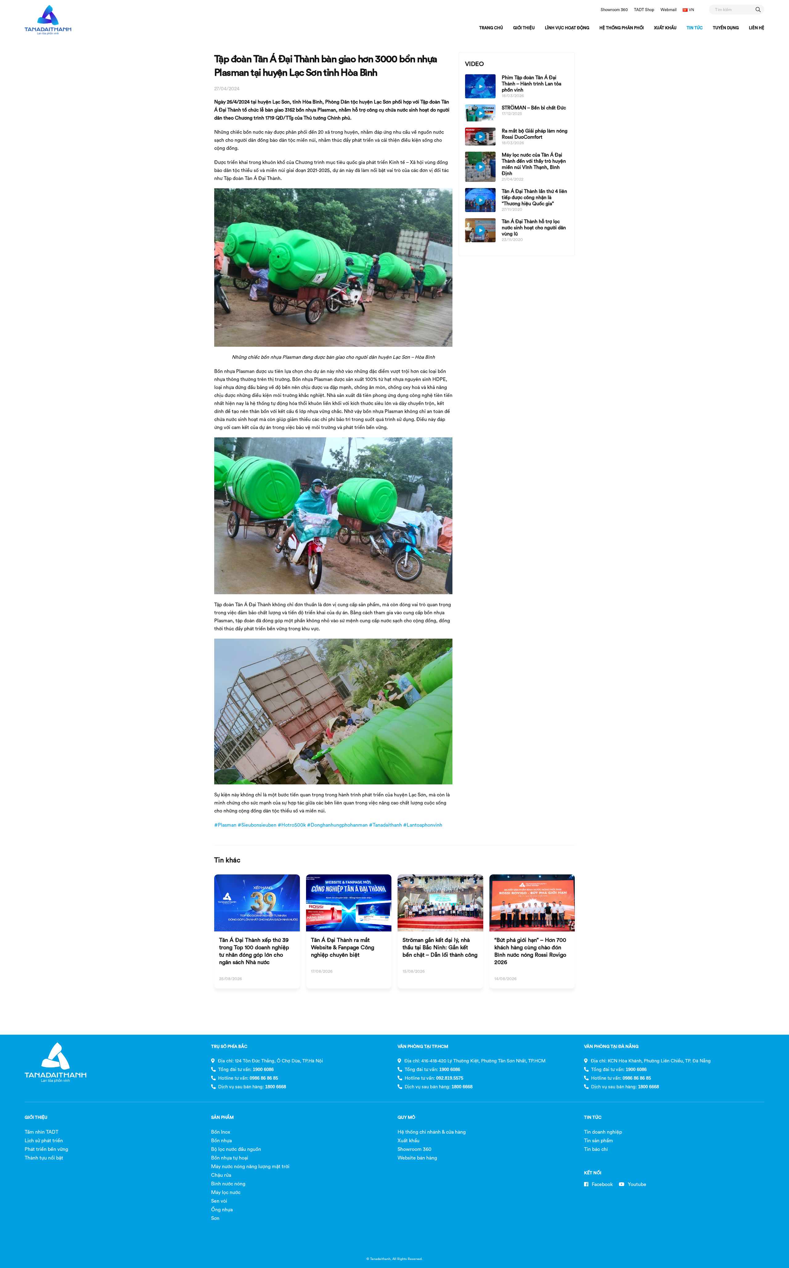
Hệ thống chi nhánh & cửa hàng (432, 1132)
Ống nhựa (222, 1209)
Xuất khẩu (665, 27)
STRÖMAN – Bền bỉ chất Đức (534, 107)
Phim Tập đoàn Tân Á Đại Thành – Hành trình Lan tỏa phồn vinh (531, 83)
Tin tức (695, 27)
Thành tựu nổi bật (44, 1158)
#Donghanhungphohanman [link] (337, 825)
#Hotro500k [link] (292, 825)
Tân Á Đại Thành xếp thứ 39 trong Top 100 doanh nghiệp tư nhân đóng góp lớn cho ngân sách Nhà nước (254, 951)
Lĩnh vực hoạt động (567, 27)
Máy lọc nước (225, 1192)
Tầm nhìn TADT (41, 1132)
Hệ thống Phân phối (621, 27)
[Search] (758, 9)
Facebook (602, 1184)
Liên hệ (756, 27)
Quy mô (406, 1117)
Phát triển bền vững (46, 1149)
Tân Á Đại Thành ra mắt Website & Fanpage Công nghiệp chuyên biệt (342, 947)
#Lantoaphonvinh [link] (422, 825)
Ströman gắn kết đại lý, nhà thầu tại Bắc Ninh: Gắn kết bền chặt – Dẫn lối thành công (440, 947)
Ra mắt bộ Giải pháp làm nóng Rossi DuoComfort (534, 134)
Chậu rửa (221, 1175)
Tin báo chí (596, 1149)
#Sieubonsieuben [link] (257, 825)
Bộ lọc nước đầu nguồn (236, 1149)
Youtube (636, 1184)
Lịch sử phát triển (44, 1140)
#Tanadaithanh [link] (385, 825)
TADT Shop (644, 9)
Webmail (668, 9)
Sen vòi (219, 1201)
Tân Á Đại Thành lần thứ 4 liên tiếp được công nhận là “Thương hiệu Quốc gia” (534, 197)
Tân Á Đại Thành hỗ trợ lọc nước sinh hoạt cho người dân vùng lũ (534, 227)
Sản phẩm (222, 1117)
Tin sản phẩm (598, 1140)
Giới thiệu (524, 27)
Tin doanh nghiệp (603, 1132)
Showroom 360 (614, 9)
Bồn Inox (220, 1132)
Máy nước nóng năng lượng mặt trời (250, 1166)
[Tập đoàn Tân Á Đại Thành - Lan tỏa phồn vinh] (48, 20)
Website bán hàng (417, 1158)
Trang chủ (491, 27)
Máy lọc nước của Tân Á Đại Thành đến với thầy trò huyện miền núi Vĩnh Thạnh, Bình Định (534, 164)
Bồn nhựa (221, 1140)
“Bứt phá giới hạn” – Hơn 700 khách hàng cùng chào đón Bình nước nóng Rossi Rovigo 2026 (530, 951)
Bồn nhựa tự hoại (229, 1158)
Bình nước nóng (228, 1183)
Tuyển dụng (726, 27)
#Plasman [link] (225, 825)
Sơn (215, 1218)
